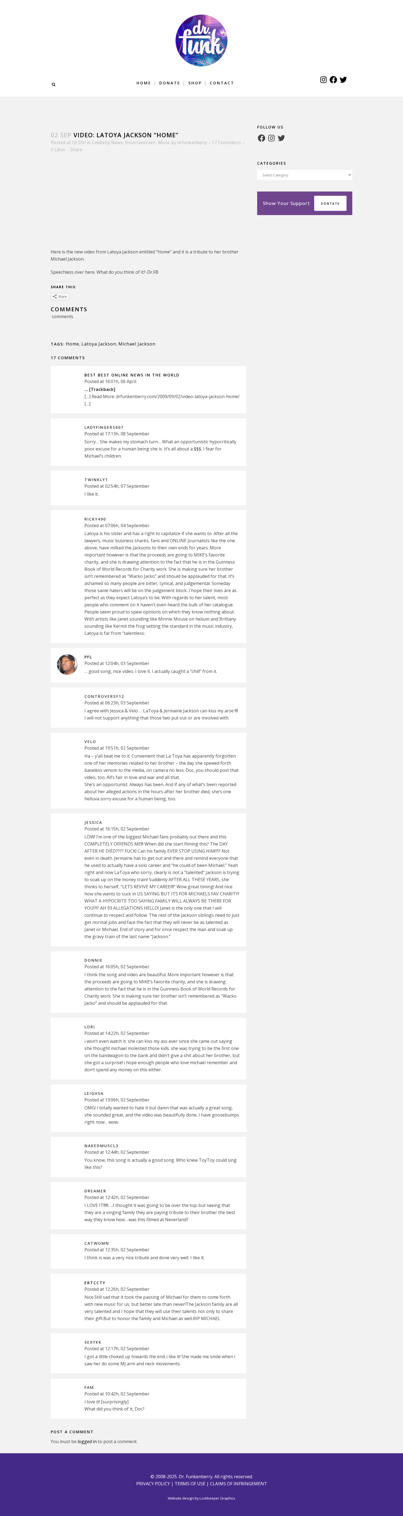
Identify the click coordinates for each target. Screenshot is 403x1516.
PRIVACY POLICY (153, 1484)
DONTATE (330, 203)
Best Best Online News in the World (132, 375)
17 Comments (226, 142)
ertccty (95, 1282)
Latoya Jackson (98, 344)
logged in (87, 1441)
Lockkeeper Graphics (217, 1498)
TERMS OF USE (190, 1484)
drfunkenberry (192, 142)
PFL (88, 656)
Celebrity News (107, 142)
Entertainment (140, 142)
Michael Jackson (136, 344)
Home (72, 344)
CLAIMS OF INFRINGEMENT (238, 1484)
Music (164, 142)
